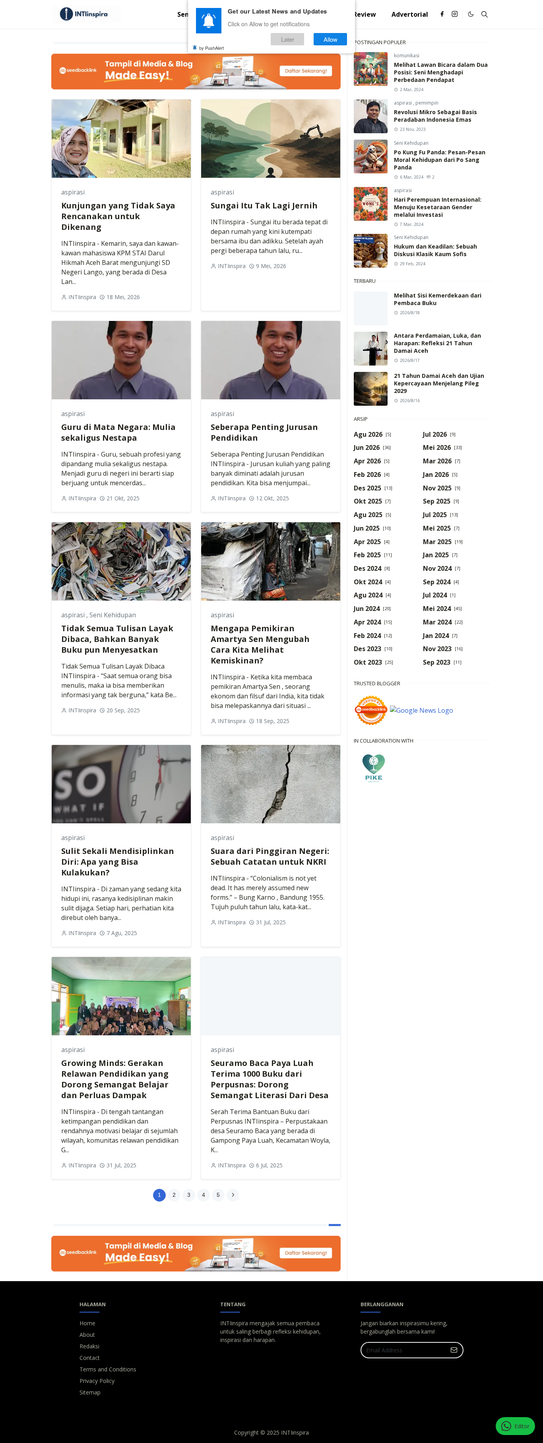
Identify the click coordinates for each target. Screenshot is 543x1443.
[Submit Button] (454, 1350)
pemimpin (426, 102)
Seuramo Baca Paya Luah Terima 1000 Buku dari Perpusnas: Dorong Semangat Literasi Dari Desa (270, 1079)
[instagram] (454, 14)
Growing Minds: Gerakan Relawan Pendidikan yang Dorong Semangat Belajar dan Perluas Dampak (115, 1079)
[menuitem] (364, 14)
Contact (90, 1357)
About (87, 1334)
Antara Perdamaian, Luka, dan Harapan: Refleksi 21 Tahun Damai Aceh (437, 343)
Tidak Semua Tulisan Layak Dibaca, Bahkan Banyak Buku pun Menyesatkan (117, 639)
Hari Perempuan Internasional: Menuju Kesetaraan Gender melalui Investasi (437, 207)
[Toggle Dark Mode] (470, 14)
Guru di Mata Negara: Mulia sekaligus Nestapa (118, 432)
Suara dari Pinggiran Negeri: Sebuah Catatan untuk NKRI (270, 856)
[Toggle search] (484, 14)
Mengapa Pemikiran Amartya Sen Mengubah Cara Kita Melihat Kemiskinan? (260, 644)
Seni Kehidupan (112, 615)
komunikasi (406, 55)
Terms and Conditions (108, 1369)
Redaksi (89, 1346)
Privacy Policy (97, 1381)
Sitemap (90, 1392)
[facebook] (442, 14)
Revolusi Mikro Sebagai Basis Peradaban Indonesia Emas (435, 115)
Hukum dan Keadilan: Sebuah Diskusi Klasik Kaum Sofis (435, 250)
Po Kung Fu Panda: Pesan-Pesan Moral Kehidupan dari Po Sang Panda (439, 159)
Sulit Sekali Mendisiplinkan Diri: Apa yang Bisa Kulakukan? (117, 862)
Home (87, 1323)
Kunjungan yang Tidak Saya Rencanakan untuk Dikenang (118, 216)
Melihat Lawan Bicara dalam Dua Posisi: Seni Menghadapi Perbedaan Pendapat (441, 72)
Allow (330, 39)
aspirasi (73, 192)
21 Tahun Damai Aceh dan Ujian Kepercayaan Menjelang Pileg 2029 (439, 383)
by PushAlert (211, 48)
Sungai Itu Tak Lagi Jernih (264, 205)
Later (287, 39)
